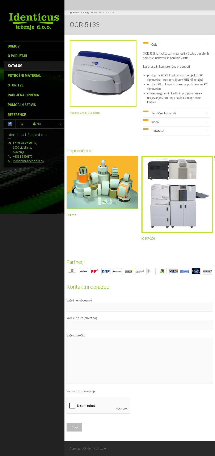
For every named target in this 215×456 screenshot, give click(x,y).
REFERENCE (17, 114)
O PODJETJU (17, 56)
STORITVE (16, 85)
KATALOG (15, 65)
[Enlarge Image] (103, 73)
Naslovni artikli (78, 112)
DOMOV (14, 46)
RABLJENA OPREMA (23, 95)
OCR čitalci (94, 112)
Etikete (71, 215)
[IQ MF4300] (177, 194)
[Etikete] (102, 182)
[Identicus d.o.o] (34, 21)
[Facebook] (10, 124)
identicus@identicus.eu (28, 161)
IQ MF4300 (148, 239)
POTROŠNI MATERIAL (24, 75)
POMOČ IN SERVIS (22, 105)
